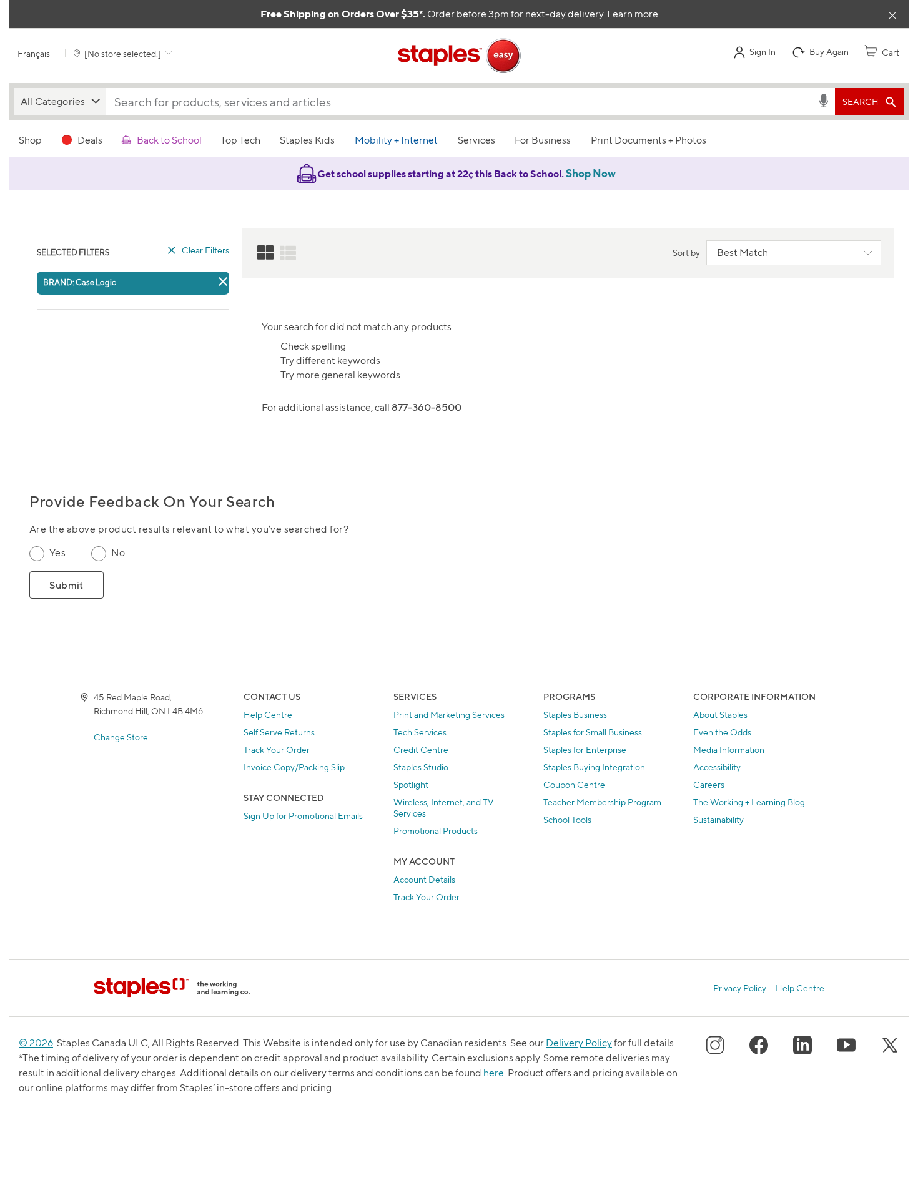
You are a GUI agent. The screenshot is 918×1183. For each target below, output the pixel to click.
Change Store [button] (121, 737)
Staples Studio (420, 767)
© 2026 (36, 1043)
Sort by (686, 252)
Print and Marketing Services (449, 714)
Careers (708, 784)
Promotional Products (435, 830)
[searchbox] (461, 101)
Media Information (728, 749)
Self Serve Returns (279, 732)
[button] (60, 101)
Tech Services (420, 732)
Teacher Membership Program (602, 802)
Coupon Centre (574, 784)
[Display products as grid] (265, 253)
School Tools (567, 819)
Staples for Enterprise (584, 749)
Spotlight (410, 784)
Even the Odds (722, 732)
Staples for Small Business (592, 732)
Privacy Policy (739, 988)
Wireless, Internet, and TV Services (443, 807)
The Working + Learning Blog (749, 802)
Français (33, 53)
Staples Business (575, 714)
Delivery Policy (579, 1043)
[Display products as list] (288, 253)
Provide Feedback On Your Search (152, 502)
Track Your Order (277, 749)
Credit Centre (420, 749)
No (118, 553)
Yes (57, 553)
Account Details (424, 879)
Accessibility (717, 767)
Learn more (632, 14)
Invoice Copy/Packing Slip (294, 767)
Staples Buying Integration (594, 767)
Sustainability (718, 819)
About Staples (720, 714)
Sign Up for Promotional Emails (303, 815)
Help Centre (268, 714)
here (493, 1073)
